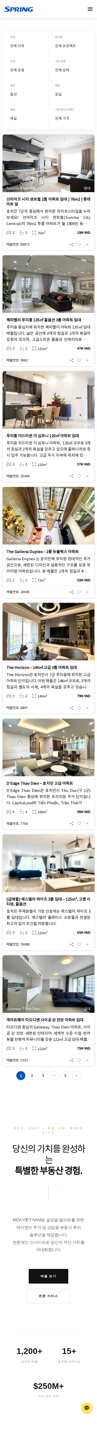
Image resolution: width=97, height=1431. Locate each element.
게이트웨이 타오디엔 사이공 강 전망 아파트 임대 (45, 1019)
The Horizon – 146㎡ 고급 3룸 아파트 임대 (41, 667)
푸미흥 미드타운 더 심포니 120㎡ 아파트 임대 (42, 435)
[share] (71, 244)
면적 (12, 37)
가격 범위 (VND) (64, 109)
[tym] (79, 244)
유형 (12, 61)
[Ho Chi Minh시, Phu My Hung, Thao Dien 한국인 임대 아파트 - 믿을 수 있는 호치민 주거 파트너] (38, 9)
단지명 (59, 37)
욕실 (12, 109)
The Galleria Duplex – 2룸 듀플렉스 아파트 (42, 551)
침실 (57, 85)
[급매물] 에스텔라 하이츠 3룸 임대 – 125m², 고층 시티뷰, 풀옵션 (48, 901)
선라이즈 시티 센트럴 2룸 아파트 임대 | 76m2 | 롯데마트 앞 (48, 202)
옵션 (12, 85)
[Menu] (90, 9)
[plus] (87, 244)
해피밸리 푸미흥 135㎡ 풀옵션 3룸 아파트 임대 (43, 319)
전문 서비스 (48, 1296)
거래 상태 (60, 61)
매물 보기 (48, 1276)
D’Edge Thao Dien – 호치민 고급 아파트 (39, 783)
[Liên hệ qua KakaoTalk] (86, 1407)
